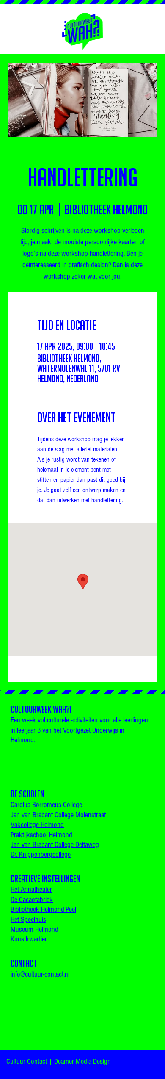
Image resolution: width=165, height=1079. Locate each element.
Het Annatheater (31, 889)
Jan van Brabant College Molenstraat (58, 815)
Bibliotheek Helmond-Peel (43, 909)
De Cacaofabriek (32, 899)
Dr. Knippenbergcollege (41, 854)
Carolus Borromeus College (46, 804)
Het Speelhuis (28, 919)
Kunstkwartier (29, 939)
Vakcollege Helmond (37, 824)
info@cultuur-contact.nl (40, 974)
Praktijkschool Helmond (41, 834)
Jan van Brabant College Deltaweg (55, 844)
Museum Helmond (34, 929)
